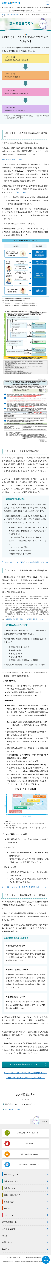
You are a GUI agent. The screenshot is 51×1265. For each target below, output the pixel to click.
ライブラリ (8, 1215)
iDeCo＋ (7, 1209)
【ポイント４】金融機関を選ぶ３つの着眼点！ (16, 108)
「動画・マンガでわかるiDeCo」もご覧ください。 (25, 1078)
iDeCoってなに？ (11, 1175)
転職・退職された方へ (13, 1195)
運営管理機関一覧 (9, 1222)
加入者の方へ (9, 1188)
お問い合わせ (7, 1242)
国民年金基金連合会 (34, 1258)
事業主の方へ (9, 1202)
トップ (4, 14)
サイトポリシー (15, 1258)
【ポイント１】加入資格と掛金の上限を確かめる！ (17, 58)
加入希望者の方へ (13, 14)
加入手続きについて (13, 1110)
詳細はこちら (21, 192)
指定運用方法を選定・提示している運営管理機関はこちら (24, 619)
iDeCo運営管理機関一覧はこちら (23, 1064)
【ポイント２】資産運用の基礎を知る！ (13, 75)
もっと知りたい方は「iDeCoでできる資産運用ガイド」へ (26, 562)
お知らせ (5, 1249)
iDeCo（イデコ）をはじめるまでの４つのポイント (25, 15)
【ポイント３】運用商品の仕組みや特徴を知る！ (16, 92)
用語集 (4, 1236)
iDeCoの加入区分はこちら (12, 159)
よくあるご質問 (8, 1229)
